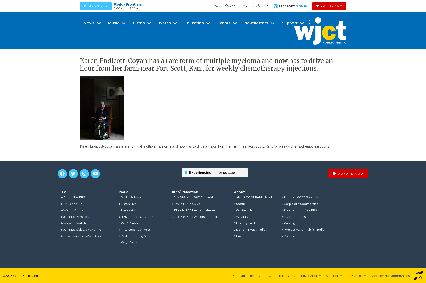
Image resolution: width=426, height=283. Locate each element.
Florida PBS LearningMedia (194, 210)
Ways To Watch (74, 223)
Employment (246, 223)
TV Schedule (72, 204)
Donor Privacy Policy (251, 229)
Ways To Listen (132, 242)
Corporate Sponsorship (301, 204)
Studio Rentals (295, 216)
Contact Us (244, 210)
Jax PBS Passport (76, 216)
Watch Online (73, 210)
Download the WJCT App (82, 236)
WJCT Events (245, 216)
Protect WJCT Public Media (304, 229)
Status (240, 204)
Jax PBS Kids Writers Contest (195, 216)
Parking (289, 223)
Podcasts (128, 210)
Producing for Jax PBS (300, 210)
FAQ (239, 236)
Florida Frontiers (128, 4)
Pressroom (292, 236)
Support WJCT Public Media (304, 197)
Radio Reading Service (138, 236)
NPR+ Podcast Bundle (137, 216)
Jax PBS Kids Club (187, 204)
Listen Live (129, 204)
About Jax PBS (74, 197)
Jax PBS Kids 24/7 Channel (82, 229)
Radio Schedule (133, 197)
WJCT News (129, 223)
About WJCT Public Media (255, 197)
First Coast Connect (135, 229)
